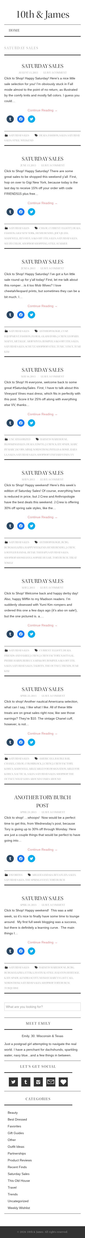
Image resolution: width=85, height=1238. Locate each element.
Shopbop (28, 243)
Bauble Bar (62, 758)
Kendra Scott (29, 978)
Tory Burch (60, 557)
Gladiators (49, 336)
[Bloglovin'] (63, 1082)
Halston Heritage (67, 972)
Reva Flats (61, 875)
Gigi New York (25, 233)
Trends (66, 666)
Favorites (15, 875)
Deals (43, 135)
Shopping (40, 243)
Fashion (53, 135)
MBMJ (28, 449)
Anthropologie (50, 331)
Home (14, 30)
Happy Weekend (35, 547)
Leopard (72, 336)
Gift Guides (16, 1133)
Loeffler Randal (15, 552)
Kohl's (8, 769)
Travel (12, 1187)
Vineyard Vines (59, 455)
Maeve (8, 341)
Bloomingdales (14, 444)
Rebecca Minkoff (34, 660)
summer (61, 243)
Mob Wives (34, 341)
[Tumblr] (25, 1082)
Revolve (25, 238)
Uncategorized (19, 439)
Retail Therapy (37, 552)
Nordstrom (41, 449)
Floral (36, 336)
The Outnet (53, 666)
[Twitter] (13, 1082)
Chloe (43, 228)
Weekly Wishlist (19, 1208)
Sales (63, 135)
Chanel (9, 763)
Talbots (38, 666)
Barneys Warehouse (53, 439)
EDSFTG (39, 444)
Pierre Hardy (13, 660)
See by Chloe (12, 243)
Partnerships (17, 1153)
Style (16, 140)
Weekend (27, 140)
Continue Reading (43, 110)
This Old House (19, 1180)
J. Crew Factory (50, 655)
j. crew (62, 336)
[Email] (50, 1082)
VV (72, 455)
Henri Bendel (45, 233)
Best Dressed (17, 1119)
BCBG (64, 542)
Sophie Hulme (42, 557)
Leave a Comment (55, 72)
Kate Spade (62, 444)
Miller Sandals (42, 875)
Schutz (30, 346)
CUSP (64, 331)
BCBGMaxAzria (14, 547)
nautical (20, 774)
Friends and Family (16, 655)
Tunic (61, 346)
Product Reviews (20, 1160)
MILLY (32, 769)
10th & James (42, 14)
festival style (44, 972)
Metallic (20, 341)
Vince (69, 346)
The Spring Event (37, 880)
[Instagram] (38, 1082)
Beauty (13, 1112)
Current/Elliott (60, 228)
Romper (47, 341)
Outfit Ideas (16, 1146)
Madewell (11, 238)
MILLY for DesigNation (51, 769)
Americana (46, 758)
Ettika (29, 972)
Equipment (11, 336)
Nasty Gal (67, 655)
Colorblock (33, 763)
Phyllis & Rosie (59, 449)
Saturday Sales (19, 135)
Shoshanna (24, 557)
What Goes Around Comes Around (38, 779)
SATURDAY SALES (42, 66)
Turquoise (11, 988)
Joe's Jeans (61, 233)
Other (12, 1140)
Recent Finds (17, 1167)
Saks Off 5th (40, 238)
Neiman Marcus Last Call (56, 978)
